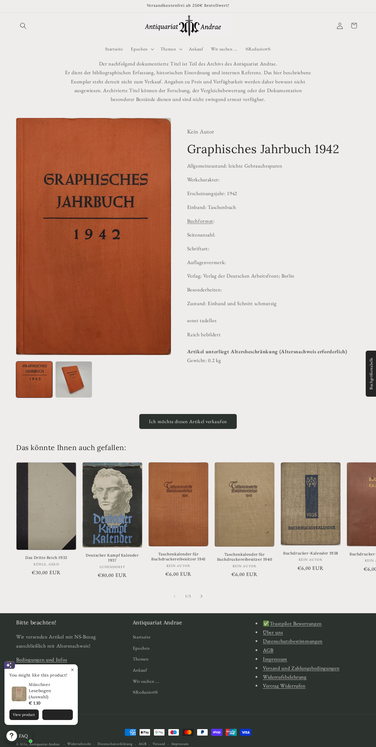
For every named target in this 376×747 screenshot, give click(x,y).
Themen (141, 659)
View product (24, 714)
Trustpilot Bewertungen (296, 623)
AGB (268, 650)
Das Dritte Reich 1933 (46, 557)
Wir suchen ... (146, 681)
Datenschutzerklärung (115, 743)
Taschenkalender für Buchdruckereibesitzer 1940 (244, 557)
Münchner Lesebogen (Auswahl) (40, 690)
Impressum (275, 659)
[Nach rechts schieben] (201, 596)
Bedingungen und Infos (41, 659)
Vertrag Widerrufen (284, 685)
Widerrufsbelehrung (285, 676)
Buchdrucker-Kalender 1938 (310, 553)
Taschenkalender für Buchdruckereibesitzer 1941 (178, 557)
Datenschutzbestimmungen (293, 641)
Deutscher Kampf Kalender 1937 (112, 558)
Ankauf (140, 670)
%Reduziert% (145, 692)
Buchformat (200, 220)
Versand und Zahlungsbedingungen (301, 668)
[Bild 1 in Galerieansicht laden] (34, 379)
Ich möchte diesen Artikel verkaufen (188, 421)
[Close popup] (72, 669)
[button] (23, 25)
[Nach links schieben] (174, 596)
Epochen (141, 648)
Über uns (273, 632)
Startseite (142, 637)
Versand (159, 743)
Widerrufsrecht (79, 743)
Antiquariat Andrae (44, 744)
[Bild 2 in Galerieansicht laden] (74, 379)
